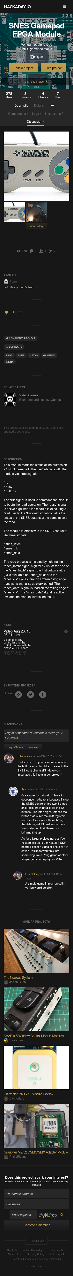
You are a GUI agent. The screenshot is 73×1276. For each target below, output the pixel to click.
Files (52, 105)
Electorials (16, 1098)
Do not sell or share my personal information (37, 1259)
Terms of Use (15, 1254)
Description (22, 105)
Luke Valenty (25, 756)
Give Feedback (58, 1250)
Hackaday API (57, 1254)
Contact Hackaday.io (33, 1250)
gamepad (49, 355)
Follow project (23, 68)
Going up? (38, 1240)
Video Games (28, 395)
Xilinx (9, 361)
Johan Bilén (17, 982)
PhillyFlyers (17, 1156)
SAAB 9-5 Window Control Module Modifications (37, 1035)
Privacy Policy (36, 1254)
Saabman (16, 1040)
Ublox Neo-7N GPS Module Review (28, 1093)
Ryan (39, 57)
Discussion (35, 121)
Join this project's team (19, 287)
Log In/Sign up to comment (23, 747)
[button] (64, 6)
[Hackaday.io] (17, 6)
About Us (11, 1250)
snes (21, 355)
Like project (54, 68)
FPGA (9, 355)
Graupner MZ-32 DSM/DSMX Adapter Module (36, 1151)
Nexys (34, 355)
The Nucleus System (18, 977)
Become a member (15, 1181)
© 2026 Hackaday (36, 1266)
